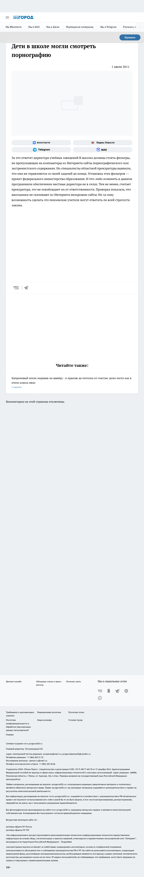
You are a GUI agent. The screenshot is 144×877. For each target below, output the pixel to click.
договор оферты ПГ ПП (17, 830)
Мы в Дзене (52, 26)
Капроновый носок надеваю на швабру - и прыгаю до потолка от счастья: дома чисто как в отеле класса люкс (71, 382)
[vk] (16, 287)
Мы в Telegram (108, 26)
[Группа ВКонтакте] (41, 142)
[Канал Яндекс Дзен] (126, 690)
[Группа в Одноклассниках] (108, 690)
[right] (140, 27)
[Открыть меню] (7, 17)
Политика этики (76, 712)
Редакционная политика (49, 712)
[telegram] (27, 287)
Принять (130, 37)
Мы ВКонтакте (14, 26)
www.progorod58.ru (32, 743)
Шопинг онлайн (13, 681)
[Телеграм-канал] (41, 149)
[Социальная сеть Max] (102, 149)
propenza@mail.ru (52, 754)
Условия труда (75, 720)
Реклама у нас (131, 26)
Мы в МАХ (34, 26)
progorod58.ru (59, 784)
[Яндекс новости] (102, 142)
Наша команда (44, 720)
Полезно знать (73, 681)
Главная (10, 734)
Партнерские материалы (80, 26)
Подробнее (66, 841)
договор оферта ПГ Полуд (19, 826)
